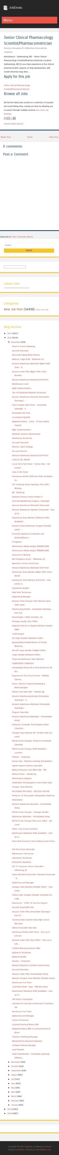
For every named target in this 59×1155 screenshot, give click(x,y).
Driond (48, 1146)
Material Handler (19, 957)
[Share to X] (11, 118)
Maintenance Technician (23, 853)
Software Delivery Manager (24, 1045)
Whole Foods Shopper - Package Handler (30, 812)
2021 (9, 333)
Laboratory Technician (22, 858)
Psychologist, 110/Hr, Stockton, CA (27, 617)
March (14, 1096)
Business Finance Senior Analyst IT (27, 497)
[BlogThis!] (8, 118)
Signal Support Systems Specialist (27, 765)
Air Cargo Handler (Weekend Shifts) (27, 638)
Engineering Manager (21, 596)
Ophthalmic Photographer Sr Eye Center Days (32, 782)
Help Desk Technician (21, 592)
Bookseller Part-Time (21, 413)
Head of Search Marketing (23, 346)
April (13, 1092)
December (15, 342)
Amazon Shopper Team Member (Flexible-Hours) (33, 978)
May (13, 1088)
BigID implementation (21, 388)
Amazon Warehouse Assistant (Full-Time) (30, 379)
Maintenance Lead (20, 384)
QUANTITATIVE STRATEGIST (23, 663)
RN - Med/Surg (18, 492)
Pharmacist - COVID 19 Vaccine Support (29, 903)
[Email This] (5, 118)
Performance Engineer (22, 778)
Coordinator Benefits (21, 417)
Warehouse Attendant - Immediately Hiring (31, 816)
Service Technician (20, 1020)
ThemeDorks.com (43, 1149)
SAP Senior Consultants (22, 999)
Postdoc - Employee (21, 757)
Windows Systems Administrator (26, 434)
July (12, 1079)
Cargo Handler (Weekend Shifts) (26, 654)
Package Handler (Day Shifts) (25, 621)
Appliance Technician (21, 952)
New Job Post (17, 124)
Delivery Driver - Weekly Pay (24, 774)
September (16, 1070)
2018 (9, 1113)
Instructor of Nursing (21, 555)
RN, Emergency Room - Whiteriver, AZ (28, 559)
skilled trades (41, 310)
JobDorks (15, 7)
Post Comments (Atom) (22, 237)
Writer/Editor (17, 800)
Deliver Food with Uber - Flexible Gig (28, 692)
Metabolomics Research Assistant (27, 1041)
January (14, 1105)
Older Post (53, 137)
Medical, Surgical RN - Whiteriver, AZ (28, 359)
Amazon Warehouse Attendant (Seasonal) (30, 505)
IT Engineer (17, 542)
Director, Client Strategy (22, 447)
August (14, 1075)
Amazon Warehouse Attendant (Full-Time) (30, 568)
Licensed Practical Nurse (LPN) (25, 1024)
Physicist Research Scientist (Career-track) (30, 965)
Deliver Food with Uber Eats (24, 928)
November (15, 1062)
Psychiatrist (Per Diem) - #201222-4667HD (30, 791)
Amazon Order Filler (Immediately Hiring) (30, 974)
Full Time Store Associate (23, 849)
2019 (9, 1109)
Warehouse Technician (22, 438)
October (14, 1066)
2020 (9, 338)
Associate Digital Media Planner (26, 355)
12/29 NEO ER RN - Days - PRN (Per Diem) (30, 987)
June (13, 1083)
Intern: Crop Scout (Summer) (25, 829)
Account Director (19, 451)
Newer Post (6, 137)
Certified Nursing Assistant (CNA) (26, 948)
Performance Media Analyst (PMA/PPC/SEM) (30, 546)
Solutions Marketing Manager (25, 1037)
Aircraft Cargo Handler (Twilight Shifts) (29, 650)
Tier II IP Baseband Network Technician (29, 392)
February (15, 1100)
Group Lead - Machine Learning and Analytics (32, 761)
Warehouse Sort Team (22, 982)
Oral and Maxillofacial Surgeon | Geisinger (30, 501)
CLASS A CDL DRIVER (21, 459)
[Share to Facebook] (14, 118)
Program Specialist (20, 712)
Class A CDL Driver (20, 472)
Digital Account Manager (23, 882)
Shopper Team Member (22, 787)
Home (30, 137)
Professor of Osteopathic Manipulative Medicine (33, 795)
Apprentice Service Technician (25, 563)
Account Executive (20, 350)
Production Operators (21, 862)
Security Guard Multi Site (23, 907)
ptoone (21, 1149)
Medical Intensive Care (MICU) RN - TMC (29, 770)
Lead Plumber (18, 1049)
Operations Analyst (20, 588)
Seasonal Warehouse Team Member (28, 659)
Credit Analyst (18, 634)
